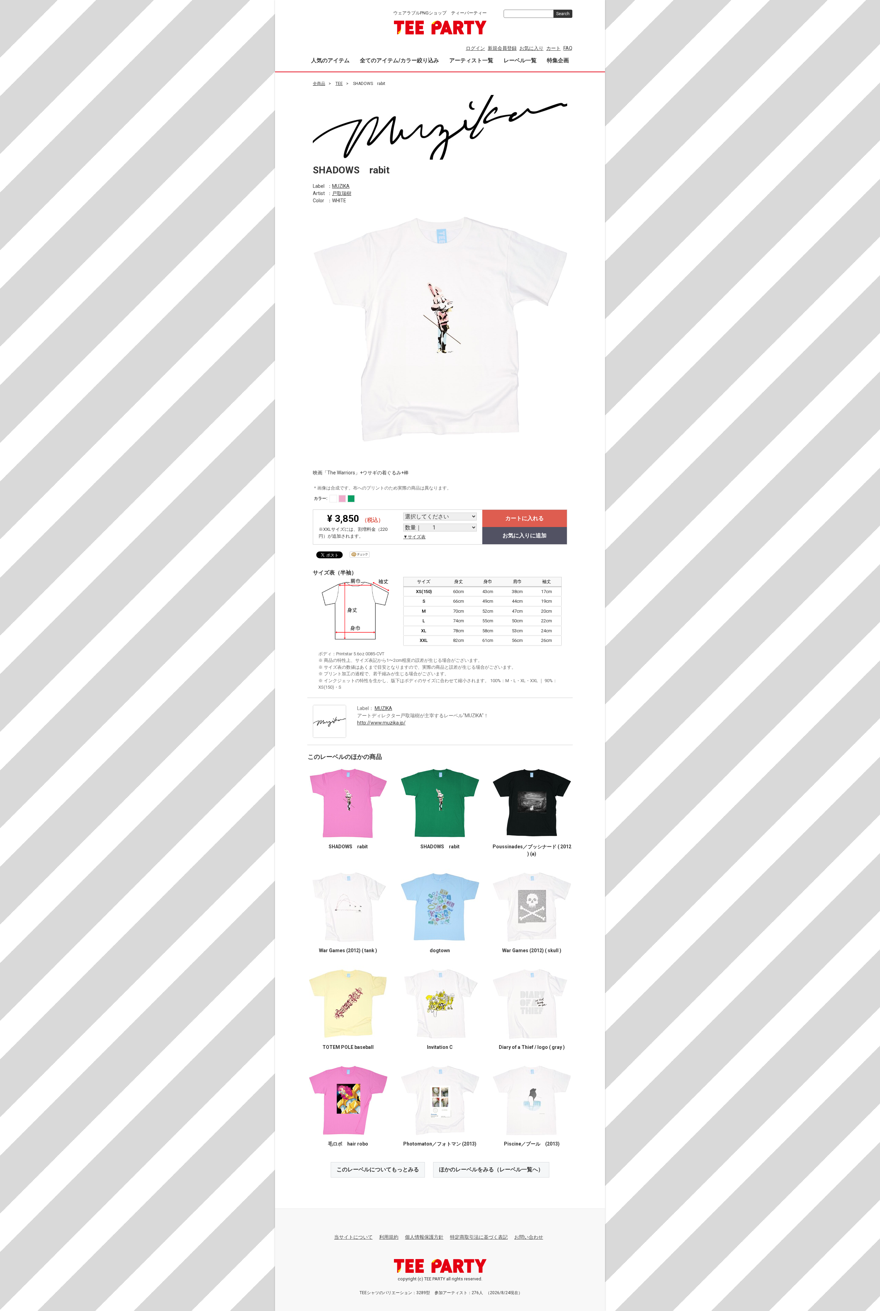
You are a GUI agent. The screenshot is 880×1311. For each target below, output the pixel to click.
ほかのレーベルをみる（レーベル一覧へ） (491, 1169)
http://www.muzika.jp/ (381, 722)
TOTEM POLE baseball (348, 1047)
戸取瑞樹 (341, 193)
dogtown (440, 950)
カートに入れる (524, 518)
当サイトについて (353, 1237)
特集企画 (558, 60)
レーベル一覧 (520, 60)
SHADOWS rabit (348, 846)
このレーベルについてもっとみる (378, 1169)
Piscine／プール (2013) (532, 1144)
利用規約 (388, 1237)
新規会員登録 (502, 48)
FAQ (567, 48)
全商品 (319, 83)
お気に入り (531, 48)
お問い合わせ (528, 1237)
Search (563, 13)
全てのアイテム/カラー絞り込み (399, 60)
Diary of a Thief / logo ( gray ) (532, 1047)
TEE (339, 83)
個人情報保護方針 (424, 1237)
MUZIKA (341, 186)
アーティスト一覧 (471, 60)
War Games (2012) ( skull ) (531, 950)
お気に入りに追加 (525, 535)
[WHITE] (333, 498)
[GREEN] (351, 498)
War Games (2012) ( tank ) (348, 950)
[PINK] (342, 498)
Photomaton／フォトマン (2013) (439, 1144)
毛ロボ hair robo (348, 1144)
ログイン (475, 48)
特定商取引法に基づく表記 (479, 1237)
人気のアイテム (330, 60)
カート (553, 48)
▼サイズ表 (414, 536)
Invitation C (440, 1047)
